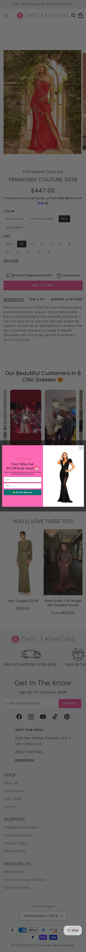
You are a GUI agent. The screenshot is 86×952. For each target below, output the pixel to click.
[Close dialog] (81, 448)
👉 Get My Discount (22, 492)
